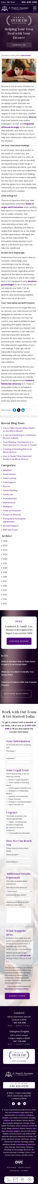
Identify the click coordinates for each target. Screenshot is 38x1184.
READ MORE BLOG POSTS (16, 693)
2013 (4, 599)
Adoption (7, 470)
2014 (4, 594)
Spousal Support (11, 525)
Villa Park (31, 1144)
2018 (4, 576)
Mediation (7, 506)
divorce (32, 117)
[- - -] (35, 8)
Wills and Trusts (10, 529)
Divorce (6, 486)
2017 (4, 581)
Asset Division (9, 474)
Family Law (8, 494)
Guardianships (10, 498)
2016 (4, 585)
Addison (7, 1120)
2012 (4, 603)
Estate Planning (10, 490)
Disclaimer (9, 989)
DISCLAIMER (11, 1167)
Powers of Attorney (12, 514)
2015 (4, 590)
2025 (4, 545)
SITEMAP (24, 1171)
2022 (4, 559)
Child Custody (25, 55)
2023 (4, 554)
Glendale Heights (13, 1131)
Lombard (21, 1115)
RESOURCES (14, 1171)
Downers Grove (28, 1126)
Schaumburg (21, 1144)
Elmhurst (15, 1128)
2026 (4, 541)
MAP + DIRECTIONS (19, 1026)
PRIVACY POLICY (24, 1167)
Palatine (16, 1142)
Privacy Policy (22, 989)
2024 (4, 550)
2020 (4, 568)
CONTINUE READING (19, 641)
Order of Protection (12, 510)
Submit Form (17, 996)
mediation (16, 1112)
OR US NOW (19, 1085)
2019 (4, 572)
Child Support (9, 482)
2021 (4, 563)
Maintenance (9, 502)
